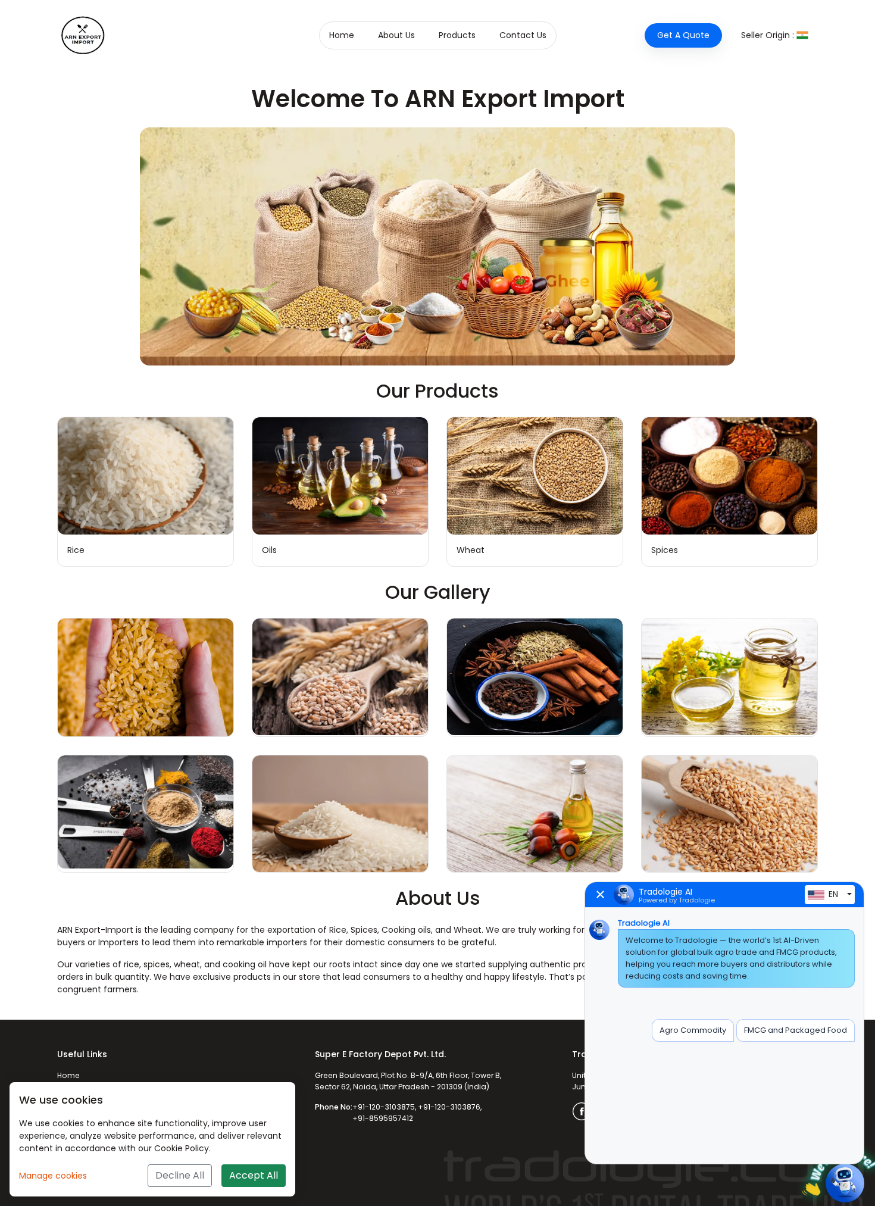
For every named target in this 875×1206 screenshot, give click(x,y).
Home (341, 35)
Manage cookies (53, 1176)
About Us (396, 35)
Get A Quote (683, 35)
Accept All (253, 1175)
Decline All (179, 1175)
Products (457, 35)
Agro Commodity (693, 1030)
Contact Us (522, 35)
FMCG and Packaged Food (795, 1030)
